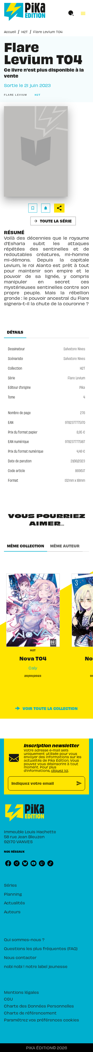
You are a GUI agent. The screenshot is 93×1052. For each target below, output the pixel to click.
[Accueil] (25, 12)
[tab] (15, 332)
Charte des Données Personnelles (39, 1005)
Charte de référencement (30, 1012)
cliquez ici (59, 770)
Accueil (10, 32)
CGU (8, 998)
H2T (24, 32)
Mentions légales (21, 992)
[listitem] (8, 863)
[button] (16, 95)
